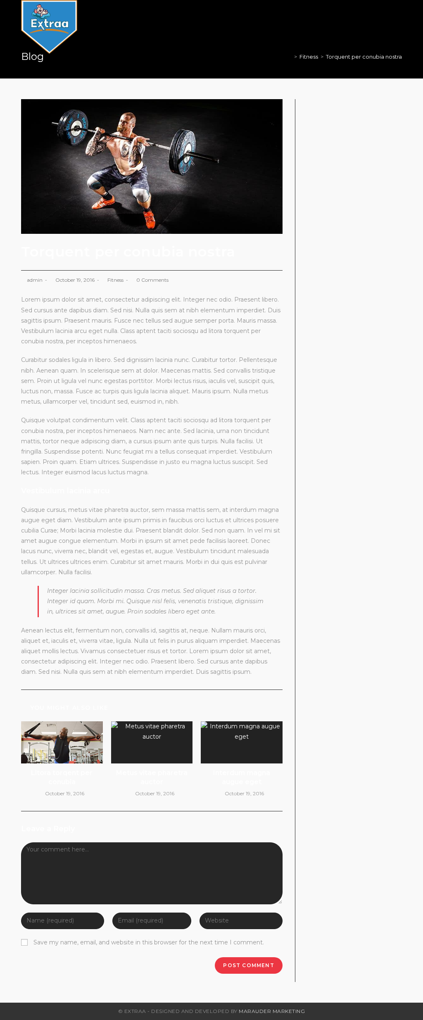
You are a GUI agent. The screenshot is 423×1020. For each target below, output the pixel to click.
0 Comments (152, 280)
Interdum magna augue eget (241, 777)
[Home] (290, 56)
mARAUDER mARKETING (272, 1011)
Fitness (115, 280)
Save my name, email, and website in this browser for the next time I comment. (148, 942)
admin (35, 280)
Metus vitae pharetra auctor (152, 777)
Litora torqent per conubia (62, 777)
